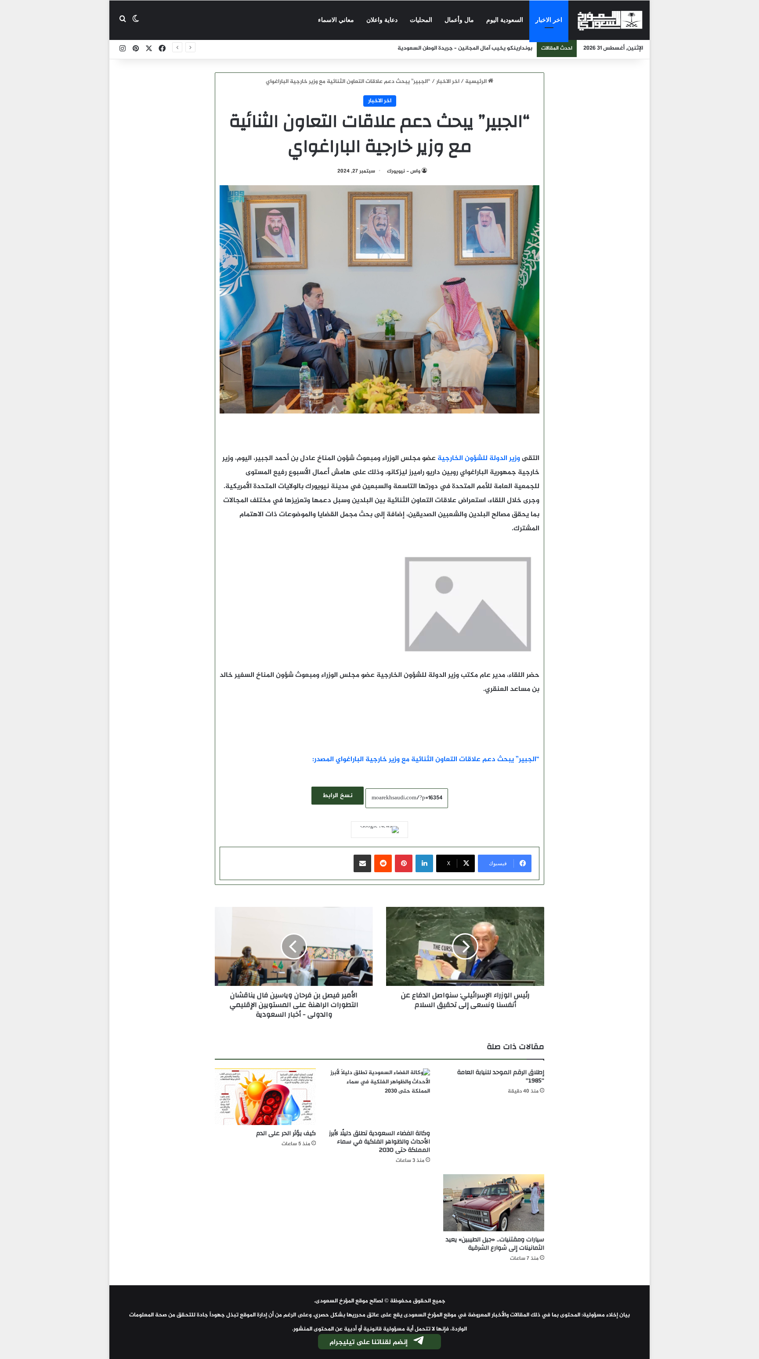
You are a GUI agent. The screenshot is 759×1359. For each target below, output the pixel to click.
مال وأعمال (459, 20)
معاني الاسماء (336, 20)
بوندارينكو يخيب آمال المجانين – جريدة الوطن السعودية (465, 48)
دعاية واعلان (382, 20)
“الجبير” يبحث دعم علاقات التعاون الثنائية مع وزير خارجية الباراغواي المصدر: (425, 760)
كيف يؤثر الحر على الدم (286, 1133)
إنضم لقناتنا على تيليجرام (368, 1342)
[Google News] (379, 829)
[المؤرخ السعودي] (610, 20)
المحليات (421, 20)
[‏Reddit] (383, 863)
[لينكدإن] (424, 863)
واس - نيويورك (403, 171)
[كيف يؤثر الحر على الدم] (265, 1096)
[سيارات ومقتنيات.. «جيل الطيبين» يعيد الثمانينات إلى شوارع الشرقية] (493, 1202)
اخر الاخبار (548, 20)
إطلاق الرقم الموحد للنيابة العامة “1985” (500, 1076)
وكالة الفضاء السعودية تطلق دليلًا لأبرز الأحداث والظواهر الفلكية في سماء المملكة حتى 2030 (379, 1142)
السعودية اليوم (504, 20)
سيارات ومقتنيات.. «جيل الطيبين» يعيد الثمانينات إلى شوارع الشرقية (495, 1244)
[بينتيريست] (403, 863)
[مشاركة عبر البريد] (362, 863)
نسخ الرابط (337, 796)
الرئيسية (476, 81)
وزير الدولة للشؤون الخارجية (478, 458)
